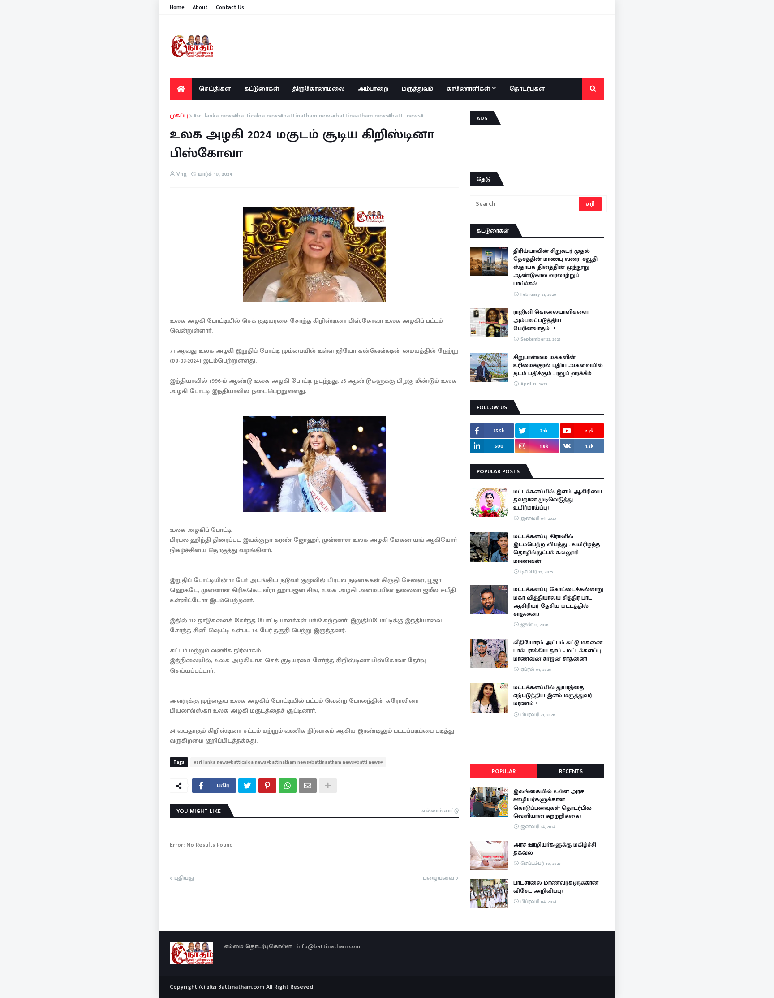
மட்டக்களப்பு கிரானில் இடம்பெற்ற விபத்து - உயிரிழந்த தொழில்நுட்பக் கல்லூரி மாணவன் (556, 548)
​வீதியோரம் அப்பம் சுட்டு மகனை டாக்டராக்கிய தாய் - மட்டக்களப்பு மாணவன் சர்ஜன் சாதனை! (557, 651)
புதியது (184, 878)
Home (177, 7)
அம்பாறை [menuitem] (373, 88)
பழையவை (438, 878)
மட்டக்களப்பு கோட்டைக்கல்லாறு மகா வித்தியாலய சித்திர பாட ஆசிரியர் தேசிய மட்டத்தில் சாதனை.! (558, 601)
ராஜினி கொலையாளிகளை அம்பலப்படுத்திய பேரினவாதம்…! (551, 320)
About (200, 7)
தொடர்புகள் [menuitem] (527, 88)
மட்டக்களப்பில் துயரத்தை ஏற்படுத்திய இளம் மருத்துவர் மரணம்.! (552, 695)
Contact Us (230, 7)
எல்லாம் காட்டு (440, 810)
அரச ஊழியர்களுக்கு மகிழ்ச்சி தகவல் (554, 849)
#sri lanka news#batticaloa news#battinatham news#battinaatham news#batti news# (308, 116)
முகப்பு (179, 116)
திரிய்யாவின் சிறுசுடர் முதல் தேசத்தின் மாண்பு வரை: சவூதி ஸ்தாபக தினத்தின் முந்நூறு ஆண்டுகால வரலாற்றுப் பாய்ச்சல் (555, 267)
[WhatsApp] (288, 785)
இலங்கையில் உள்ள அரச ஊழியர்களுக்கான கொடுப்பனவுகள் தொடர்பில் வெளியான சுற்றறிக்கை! (552, 803)
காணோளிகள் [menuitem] (468, 88)
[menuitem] (181, 89)
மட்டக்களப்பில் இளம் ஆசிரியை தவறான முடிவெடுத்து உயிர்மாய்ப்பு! (557, 500)
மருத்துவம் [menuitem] (417, 88)
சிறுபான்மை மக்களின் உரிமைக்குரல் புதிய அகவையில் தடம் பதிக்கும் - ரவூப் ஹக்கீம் (558, 365)
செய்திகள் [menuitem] (215, 88)
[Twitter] (247, 785)
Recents (571, 771)
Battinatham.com (241, 987)
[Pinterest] (267, 785)
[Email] (308, 785)
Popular (504, 771)
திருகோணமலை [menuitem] (318, 88)
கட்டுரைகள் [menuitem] (261, 88)
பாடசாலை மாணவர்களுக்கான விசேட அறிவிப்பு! (555, 887)
